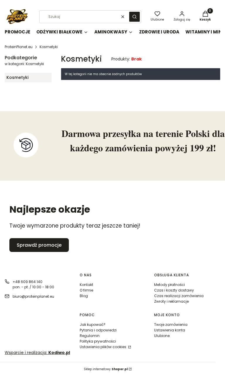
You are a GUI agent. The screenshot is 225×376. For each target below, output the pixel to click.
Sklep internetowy (106, 369)
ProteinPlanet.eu (19, 46)
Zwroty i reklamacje (171, 301)
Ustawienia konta (169, 330)
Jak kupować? (92, 324)
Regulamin (90, 335)
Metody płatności (169, 284)
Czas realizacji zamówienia (179, 295)
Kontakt (86, 284)
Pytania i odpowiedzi (98, 330)
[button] (134, 17)
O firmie (86, 290)
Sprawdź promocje (39, 245)
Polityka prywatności (98, 341)
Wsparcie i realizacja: (37, 352)
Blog (84, 295)
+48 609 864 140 (27, 281)
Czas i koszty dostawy (174, 290)
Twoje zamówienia (171, 324)
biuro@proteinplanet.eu (33, 296)
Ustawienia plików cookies (103, 346)
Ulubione (162, 335)
